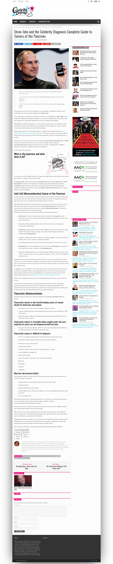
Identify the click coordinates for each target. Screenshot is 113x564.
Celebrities (32, 22)
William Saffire (32, 133)
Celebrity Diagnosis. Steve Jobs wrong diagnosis (35, 456)
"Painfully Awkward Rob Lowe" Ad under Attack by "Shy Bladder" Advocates (89, 275)
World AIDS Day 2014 (86, 232)
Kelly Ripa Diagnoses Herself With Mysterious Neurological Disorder (88, 52)
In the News (20, 1)
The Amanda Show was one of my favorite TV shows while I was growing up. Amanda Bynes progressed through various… (85, 302)
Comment (17, 505)
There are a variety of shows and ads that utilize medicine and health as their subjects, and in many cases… (85, 281)
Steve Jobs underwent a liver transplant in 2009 (46, 275)
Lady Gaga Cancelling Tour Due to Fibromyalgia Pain (88, 89)
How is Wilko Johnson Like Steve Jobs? (23, 488)
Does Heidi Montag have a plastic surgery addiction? (87, 286)
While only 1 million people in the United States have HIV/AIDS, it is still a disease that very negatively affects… (85, 237)
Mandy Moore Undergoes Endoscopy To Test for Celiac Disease (88, 103)
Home (15, 22)
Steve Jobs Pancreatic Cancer (22, 458)
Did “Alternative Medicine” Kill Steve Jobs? (56, 467)
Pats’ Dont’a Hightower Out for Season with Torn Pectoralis (88, 96)
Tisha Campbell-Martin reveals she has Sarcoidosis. (88, 65)
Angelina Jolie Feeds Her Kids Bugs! (88, 71)
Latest (80, 47)
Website (16, 526)
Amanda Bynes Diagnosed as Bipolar (88, 296)
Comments (85, 47)
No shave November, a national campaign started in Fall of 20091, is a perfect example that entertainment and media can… (84, 229)
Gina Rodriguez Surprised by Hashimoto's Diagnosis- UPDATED (88, 319)
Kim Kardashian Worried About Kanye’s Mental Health (88, 83)
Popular (75, 47)
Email (16, 522)
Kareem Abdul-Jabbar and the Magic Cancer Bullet (88, 242)
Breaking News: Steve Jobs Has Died (26, 467)
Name (16, 517)
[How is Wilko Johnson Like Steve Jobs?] (23, 486)
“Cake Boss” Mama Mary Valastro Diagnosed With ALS (88, 58)
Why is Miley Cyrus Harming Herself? (88, 264)
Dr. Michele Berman (22, 40)
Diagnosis (23, 22)
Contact (27, 1)
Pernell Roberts (23, 133)
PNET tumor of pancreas (54, 456)
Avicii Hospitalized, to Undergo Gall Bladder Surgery (88, 306)
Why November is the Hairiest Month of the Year (88, 223)
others (41, 133)
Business (20, 27)
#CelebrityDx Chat (44, 22)
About (14, 1)
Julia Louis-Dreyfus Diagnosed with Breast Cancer (88, 109)
